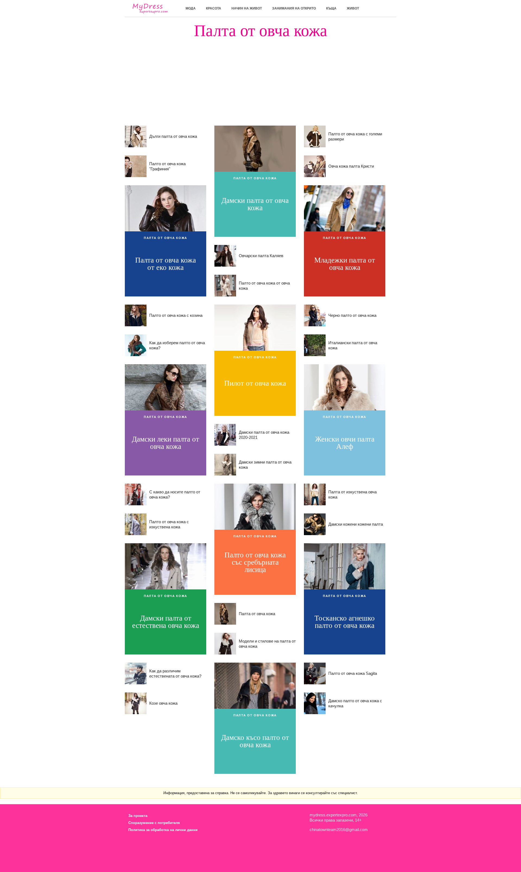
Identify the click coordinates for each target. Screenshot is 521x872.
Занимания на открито (294, 8)
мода (191, 8)
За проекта (137, 816)
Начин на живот (246, 8)
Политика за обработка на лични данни (163, 830)
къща (331, 8)
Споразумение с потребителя (154, 823)
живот (353, 8)
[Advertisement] (260, 77)
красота (213, 8)
